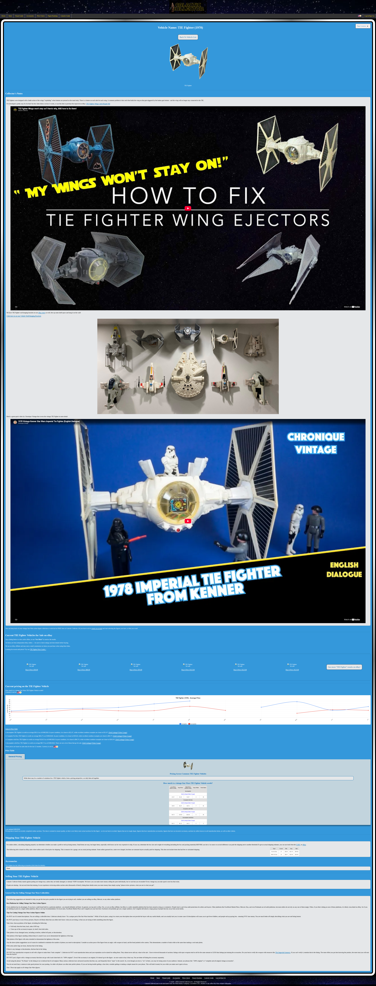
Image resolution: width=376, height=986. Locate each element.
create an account (96, 628)
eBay (304, 844)
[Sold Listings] (113, 732)
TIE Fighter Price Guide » (38, 649)
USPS (298, 844)
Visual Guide (19, 16)
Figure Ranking (52, 16)
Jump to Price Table (11, 729)
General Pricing (15, 756)
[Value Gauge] (122, 732)
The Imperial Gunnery (282, 952)
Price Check (41, 16)
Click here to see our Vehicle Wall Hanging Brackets (24, 316)
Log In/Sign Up (369, 16)
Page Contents (361, 26)
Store (10, 16)
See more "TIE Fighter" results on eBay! (344, 667)
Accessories (30, 16)
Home (3, 16)
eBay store (41, 313)
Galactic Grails (65, 16)
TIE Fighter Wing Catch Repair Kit (98, 104)
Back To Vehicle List (188, 37)
